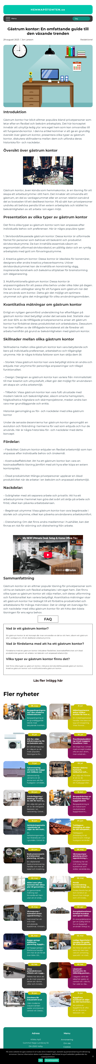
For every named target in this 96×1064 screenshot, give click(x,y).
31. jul (80, 706)
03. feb (34, 964)
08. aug (34, 706)
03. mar (80, 936)
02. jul (80, 763)
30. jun (34, 792)
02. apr (80, 907)
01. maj (34, 907)
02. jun (34, 849)
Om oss (67, 1043)
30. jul (80, 734)
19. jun (80, 792)
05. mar (34, 936)
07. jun (80, 821)
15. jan (80, 993)
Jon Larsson (27, 39)
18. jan (34, 993)
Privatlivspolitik (52, 1060)
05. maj (80, 849)
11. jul (34, 763)
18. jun (34, 821)
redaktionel (86, 39)
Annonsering (67, 1039)
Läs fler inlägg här (48, 680)
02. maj (34, 878)
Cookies (67, 1047)
